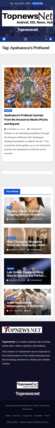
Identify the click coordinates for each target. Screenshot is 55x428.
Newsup (43, 405)
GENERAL (8, 110)
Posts (47, 416)
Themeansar (27, 409)
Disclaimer (38, 416)
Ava (28, 311)
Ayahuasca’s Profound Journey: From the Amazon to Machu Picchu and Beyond (26, 120)
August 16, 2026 (17, 280)
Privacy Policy (12, 422)
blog (9, 207)
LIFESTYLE (11, 238)
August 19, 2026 (17, 250)
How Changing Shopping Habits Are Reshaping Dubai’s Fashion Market (27, 245)
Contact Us (27, 416)
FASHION (10, 268)
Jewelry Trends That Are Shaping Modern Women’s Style (25, 214)
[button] (46, 39)
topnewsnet (36, 129)
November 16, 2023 (16, 129)
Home (8, 416)
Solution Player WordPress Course (34, 422)
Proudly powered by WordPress (18, 405)
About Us (17, 416)
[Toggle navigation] (26, 39)
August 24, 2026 (17, 219)
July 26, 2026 (16, 311)
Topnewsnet (27, 29)
